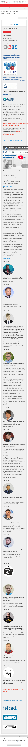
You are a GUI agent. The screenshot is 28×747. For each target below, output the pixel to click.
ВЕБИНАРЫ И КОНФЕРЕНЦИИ (19, 8)
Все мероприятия (22, 18)
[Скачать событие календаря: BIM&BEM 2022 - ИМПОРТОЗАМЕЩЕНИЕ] (16, 29)
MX (22, 1)
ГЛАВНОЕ (6, 5)
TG (14, 1)
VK (17, 1)
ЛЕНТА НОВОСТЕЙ (5, 8)
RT (20, 1)
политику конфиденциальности (18, 741)
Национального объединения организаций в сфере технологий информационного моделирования (12, 55)
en (26, 5)
